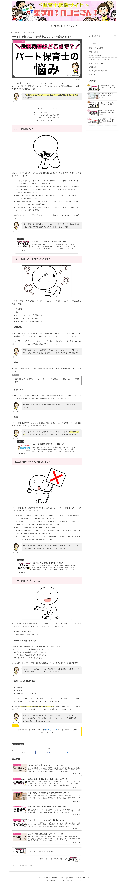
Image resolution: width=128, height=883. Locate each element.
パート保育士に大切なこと (44, 120)
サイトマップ (86, 877)
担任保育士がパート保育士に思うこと (47, 117)
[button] (115, 36)
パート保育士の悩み (42, 112)
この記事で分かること (44, 108)
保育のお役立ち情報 (18, 744)
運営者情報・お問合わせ (74, 877)
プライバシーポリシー (44, 877)
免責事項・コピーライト (59, 877)
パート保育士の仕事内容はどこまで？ (47, 115)
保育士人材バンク (50, 730)
